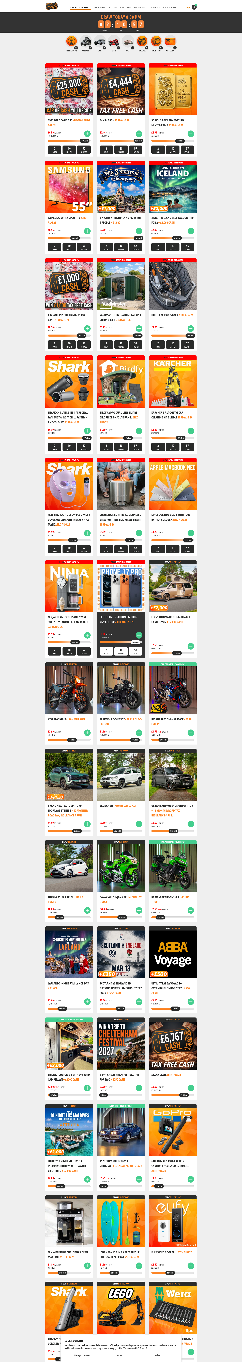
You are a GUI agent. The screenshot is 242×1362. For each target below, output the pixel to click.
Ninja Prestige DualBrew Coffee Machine (68, 1254)
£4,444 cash (114, 120)
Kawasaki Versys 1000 (170, 899)
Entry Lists (112, 7)
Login (188, 7)
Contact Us (155, 7)
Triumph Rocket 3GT (121, 721)
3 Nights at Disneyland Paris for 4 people (120, 220)
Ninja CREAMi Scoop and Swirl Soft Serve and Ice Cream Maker (68, 622)
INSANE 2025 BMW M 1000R (171, 721)
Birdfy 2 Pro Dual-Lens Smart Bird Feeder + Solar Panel (119, 417)
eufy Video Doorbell (171, 1252)
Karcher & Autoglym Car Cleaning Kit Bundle (171, 414)
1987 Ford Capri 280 (69, 122)
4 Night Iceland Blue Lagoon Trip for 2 (172, 220)
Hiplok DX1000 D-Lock (172, 315)
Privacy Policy (145, 1348)
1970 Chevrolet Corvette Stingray (121, 1163)
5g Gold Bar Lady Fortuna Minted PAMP (168, 122)
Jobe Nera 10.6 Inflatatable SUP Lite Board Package (120, 1254)
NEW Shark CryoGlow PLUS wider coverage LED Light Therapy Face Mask (69, 519)
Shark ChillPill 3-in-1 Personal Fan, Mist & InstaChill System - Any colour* (68, 417)
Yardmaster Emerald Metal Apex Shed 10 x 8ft (120, 317)
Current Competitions (79, 7)
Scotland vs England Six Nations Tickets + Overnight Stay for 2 (121, 988)
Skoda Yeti (118, 805)
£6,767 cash (166, 1074)
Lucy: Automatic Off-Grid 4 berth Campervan (172, 619)
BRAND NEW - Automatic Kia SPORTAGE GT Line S (68, 810)
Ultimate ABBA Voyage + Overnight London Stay (170, 988)
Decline (157, 1355)
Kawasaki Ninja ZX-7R (121, 899)
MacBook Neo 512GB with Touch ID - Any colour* (171, 517)
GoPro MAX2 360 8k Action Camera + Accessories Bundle (170, 1166)
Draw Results (125, 7)
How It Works (139, 7)
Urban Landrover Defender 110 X (172, 810)
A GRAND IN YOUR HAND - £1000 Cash (66, 317)
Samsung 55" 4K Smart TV (67, 220)
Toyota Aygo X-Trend (65, 899)
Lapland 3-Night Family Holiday (68, 985)
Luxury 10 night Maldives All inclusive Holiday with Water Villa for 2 (67, 1166)
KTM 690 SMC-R (66, 719)
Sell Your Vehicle (170, 7)
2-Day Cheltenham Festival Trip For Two (120, 1076)
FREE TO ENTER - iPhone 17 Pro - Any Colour (118, 619)
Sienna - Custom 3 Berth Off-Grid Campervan (69, 1076)
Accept (119, 1355)
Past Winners (99, 7)
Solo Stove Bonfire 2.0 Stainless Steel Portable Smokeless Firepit (120, 519)
